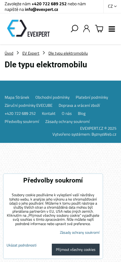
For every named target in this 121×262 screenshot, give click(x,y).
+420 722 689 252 (49, 3)
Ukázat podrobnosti (22, 245)
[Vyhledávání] (74, 29)
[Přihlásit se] (86, 29)
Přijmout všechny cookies (76, 249)
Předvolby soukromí (22, 121)
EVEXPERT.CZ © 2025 (98, 128)
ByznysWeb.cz (104, 134)
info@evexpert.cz (41, 9)
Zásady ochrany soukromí (67, 121)
